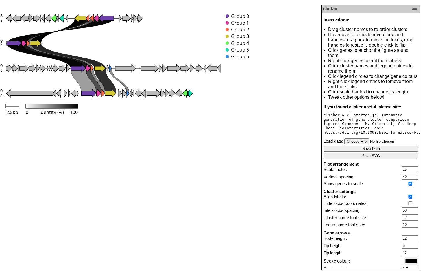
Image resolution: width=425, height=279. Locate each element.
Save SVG (371, 156)
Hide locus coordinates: (346, 203)
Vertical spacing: (339, 177)
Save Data (371, 148)
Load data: (333, 141)
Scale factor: (335, 169)
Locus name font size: (344, 225)
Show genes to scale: (344, 183)
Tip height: (333, 245)
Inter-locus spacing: (342, 210)
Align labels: (335, 196)
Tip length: (333, 253)
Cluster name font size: (345, 217)
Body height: (335, 238)
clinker (330, 8)
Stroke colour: (337, 261)
